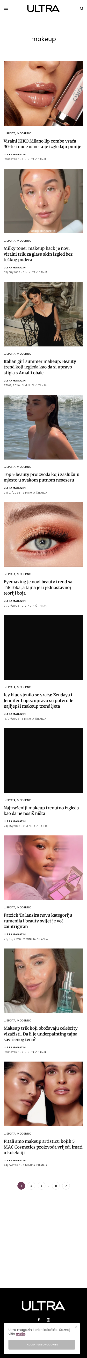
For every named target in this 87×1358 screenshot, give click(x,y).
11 (56, 1186)
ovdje (20, 1333)
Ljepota (9, 133)
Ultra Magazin (15, 154)
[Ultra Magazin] (43, 8)
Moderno (24, 133)
